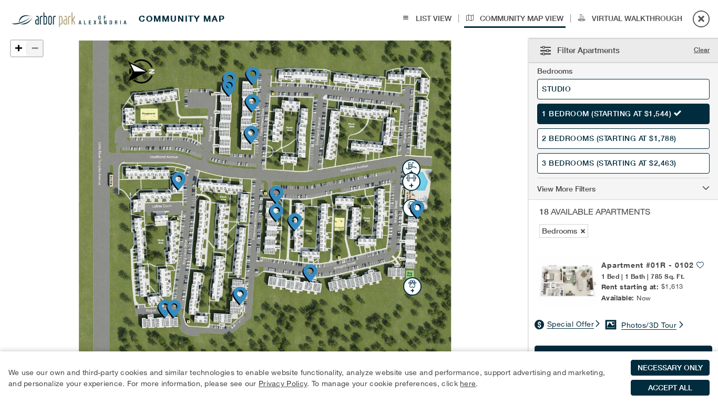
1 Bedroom (606, 113)
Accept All (670, 387)
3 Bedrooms (609, 163)
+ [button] (18, 48)
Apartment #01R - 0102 (647, 264)
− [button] (35, 48)
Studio (557, 89)
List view (433, 18)
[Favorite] (700, 264)
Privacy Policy (283, 383)
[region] (359, 377)
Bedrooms (554, 71)
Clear (702, 50)
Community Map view (520, 18)
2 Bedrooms (609, 138)
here (468, 383)
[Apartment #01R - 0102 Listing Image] (568, 281)
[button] (623, 186)
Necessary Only (670, 367)
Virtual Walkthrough (636, 18)
